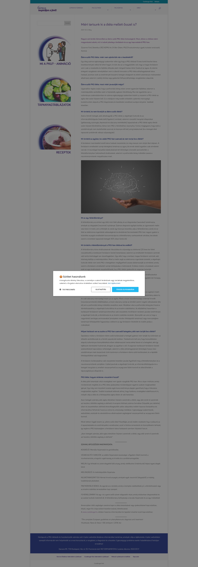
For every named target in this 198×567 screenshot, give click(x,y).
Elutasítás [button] (101, 289)
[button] (67, 289)
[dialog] (99, 283)
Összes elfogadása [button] (125, 289)
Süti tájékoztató (114, 283)
